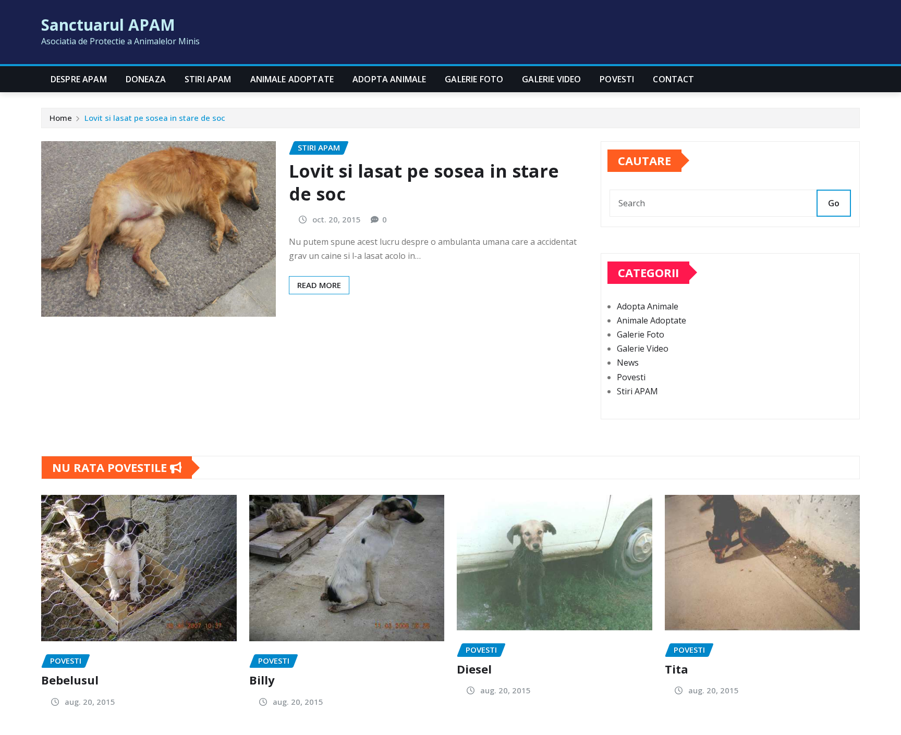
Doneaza (146, 79)
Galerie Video (551, 79)
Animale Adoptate (292, 79)
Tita (676, 669)
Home (61, 118)
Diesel (474, 669)
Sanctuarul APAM (108, 24)
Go (833, 203)
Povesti (617, 79)
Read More (319, 285)
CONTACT (673, 79)
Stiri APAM (208, 79)
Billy (262, 680)
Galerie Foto (474, 79)
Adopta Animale (389, 79)
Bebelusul (70, 680)
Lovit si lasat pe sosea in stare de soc (154, 118)
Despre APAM (79, 79)
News (628, 362)
